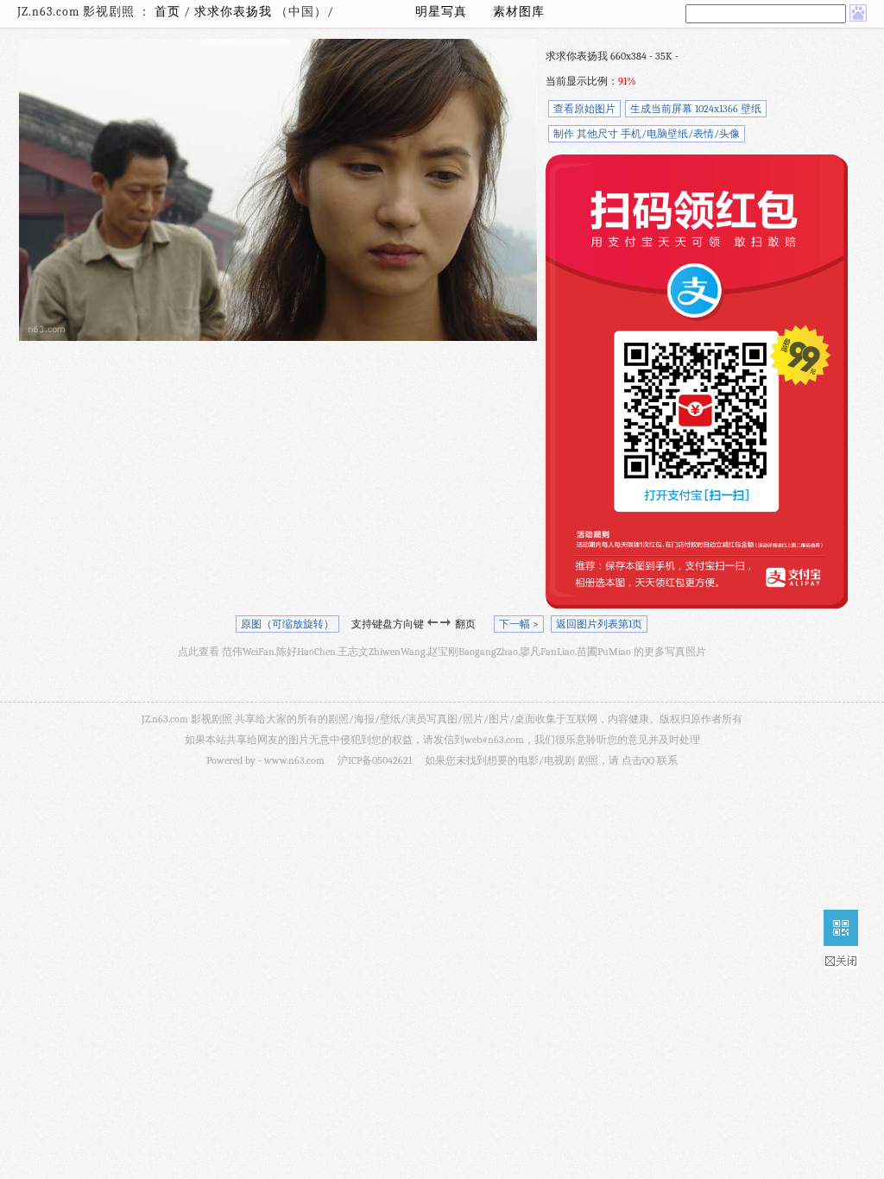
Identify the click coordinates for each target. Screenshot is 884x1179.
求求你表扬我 (234, 11)
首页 (167, 11)
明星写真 (441, 11)
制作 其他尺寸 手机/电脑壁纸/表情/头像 (646, 134)
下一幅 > (519, 624)
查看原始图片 (584, 109)
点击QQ (638, 760)
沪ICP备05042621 (375, 760)
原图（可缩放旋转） (287, 624)
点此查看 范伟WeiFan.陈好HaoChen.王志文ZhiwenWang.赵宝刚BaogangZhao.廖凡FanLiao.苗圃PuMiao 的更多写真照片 (442, 652)
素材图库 (519, 11)
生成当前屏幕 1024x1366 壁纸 (695, 109)
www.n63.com (294, 760)
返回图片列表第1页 (599, 624)
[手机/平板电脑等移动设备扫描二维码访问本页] (841, 928)
